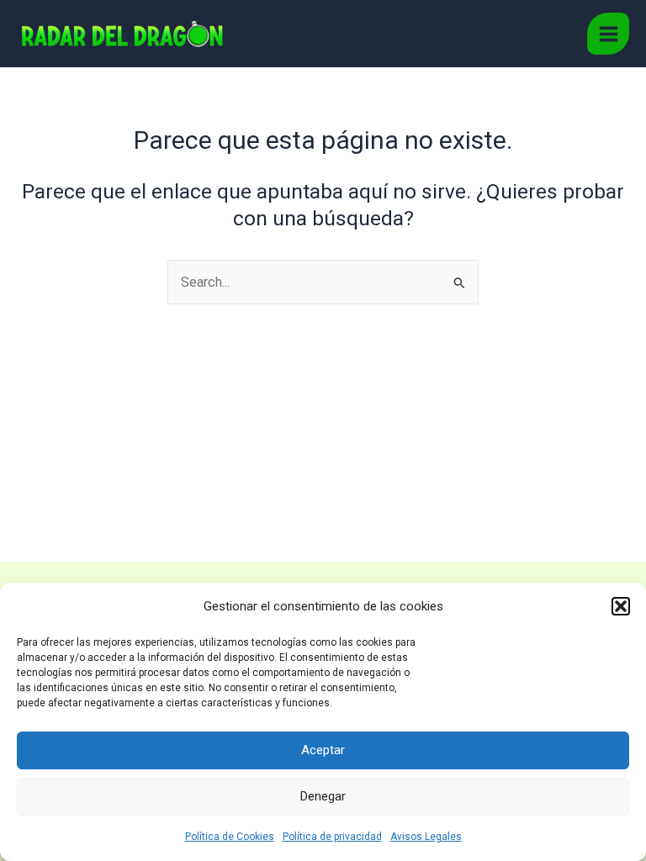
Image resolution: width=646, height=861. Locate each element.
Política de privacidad (332, 837)
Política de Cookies (229, 837)
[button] (620, 606)
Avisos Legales (426, 837)
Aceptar (323, 750)
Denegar (323, 796)
